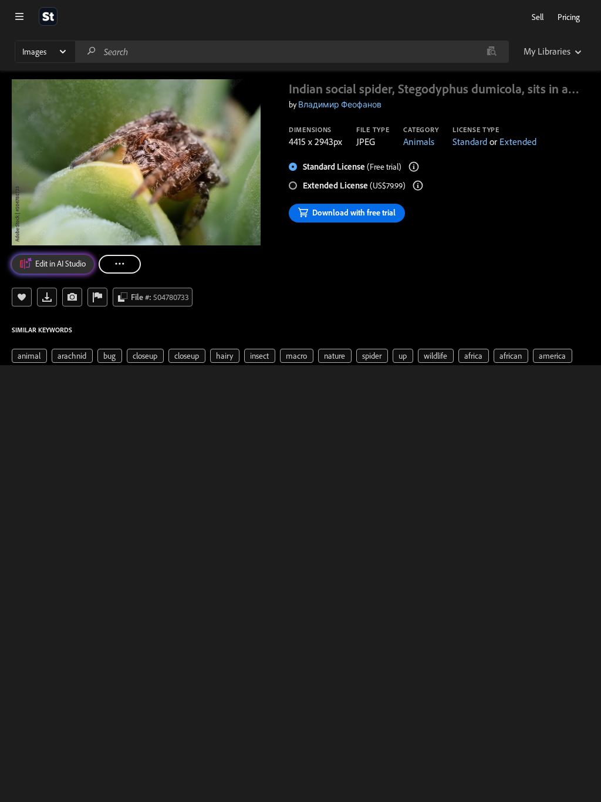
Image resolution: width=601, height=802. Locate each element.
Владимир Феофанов (339, 104)
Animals (418, 141)
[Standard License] (414, 166)
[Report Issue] (97, 297)
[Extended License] (418, 185)
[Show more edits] (120, 264)
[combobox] (291, 52)
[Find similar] (491, 52)
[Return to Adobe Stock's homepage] (48, 16)
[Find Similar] (72, 297)
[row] (29, 356)
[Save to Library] (22, 297)
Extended (517, 141)
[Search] (91, 51)
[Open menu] (19, 16)
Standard (470, 141)
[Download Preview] (47, 297)
